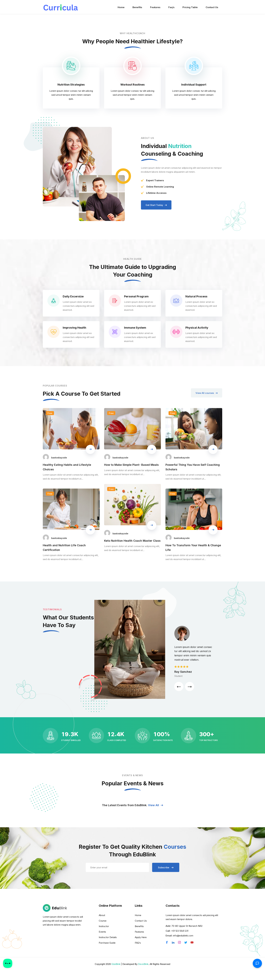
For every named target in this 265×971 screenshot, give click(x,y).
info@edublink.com (183, 935)
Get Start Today (154, 205)
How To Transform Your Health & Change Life (193, 547)
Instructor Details (108, 937)
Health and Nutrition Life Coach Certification (64, 547)
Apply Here (141, 937)
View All (154, 805)
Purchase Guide (107, 942)
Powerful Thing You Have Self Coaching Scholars (192, 467)
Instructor (104, 926)
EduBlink (115, 964)
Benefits (137, 7)
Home (121, 7)
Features (155, 7)
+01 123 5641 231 (179, 930)
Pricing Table (190, 7)
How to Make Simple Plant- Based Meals (131, 464)
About (102, 915)
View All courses (205, 393)
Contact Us (212, 7)
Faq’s (171, 7)
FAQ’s (138, 942)
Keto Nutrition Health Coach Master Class (132, 540)
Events (102, 931)
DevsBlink (143, 964)
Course (102, 920)
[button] (178, 686)
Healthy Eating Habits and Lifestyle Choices (67, 467)
